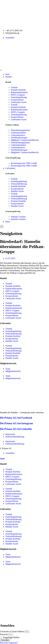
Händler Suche (17, 191)
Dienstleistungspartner (20, 130)
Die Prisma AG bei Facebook (16, 417)
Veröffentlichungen (19, 137)
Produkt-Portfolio (18, 90)
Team (7, 369)
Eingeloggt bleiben (11, 637)
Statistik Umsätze (18, 217)
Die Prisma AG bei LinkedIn (16, 429)
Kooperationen (17, 100)
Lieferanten (10, 168)
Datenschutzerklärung (14, 436)
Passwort (4, 634)
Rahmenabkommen (19, 92)
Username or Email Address (12, 631)
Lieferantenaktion (18, 132)
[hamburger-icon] (1, 70)
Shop (7, 221)
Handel (8, 77)
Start (7, 74)
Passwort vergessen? (9, 643)
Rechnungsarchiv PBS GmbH (24, 163)
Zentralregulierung (19, 97)
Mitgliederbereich (13, 371)
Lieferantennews (18, 135)
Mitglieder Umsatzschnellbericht (25, 140)
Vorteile (14, 87)
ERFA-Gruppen (18, 95)
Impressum (10, 434)
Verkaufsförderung (19, 184)
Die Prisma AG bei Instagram (16, 423)
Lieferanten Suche (19, 102)
